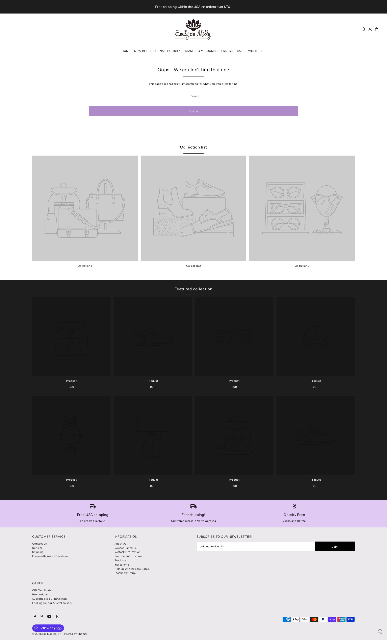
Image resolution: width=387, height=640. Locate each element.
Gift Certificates (42, 590)
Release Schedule (125, 547)
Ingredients (121, 564)
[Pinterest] (42, 616)
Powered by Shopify (74, 633)
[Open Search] (363, 29)
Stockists (120, 560)
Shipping (38, 551)
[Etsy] (57, 616)
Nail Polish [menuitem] (169, 50)
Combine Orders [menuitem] (220, 50)
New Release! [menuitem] (145, 50)
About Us (120, 543)
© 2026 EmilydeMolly (45, 633)
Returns (37, 547)
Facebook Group (125, 572)
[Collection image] (85, 208)
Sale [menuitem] (240, 50)
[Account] (370, 29)
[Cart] (376, 29)
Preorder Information (128, 556)
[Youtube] (49, 616)
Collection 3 (302, 265)
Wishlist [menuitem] (255, 50)
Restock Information (127, 551)
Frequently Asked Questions (50, 556)
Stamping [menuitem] (192, 50)
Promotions (39, 594)
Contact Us (39, 543)
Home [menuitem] (126, 50)
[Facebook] (35, 616)
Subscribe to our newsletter (50, 598)
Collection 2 (193, 265)
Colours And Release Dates (131, 568)
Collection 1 (85, 265)
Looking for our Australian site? (52, 602)
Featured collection (193, 289)
